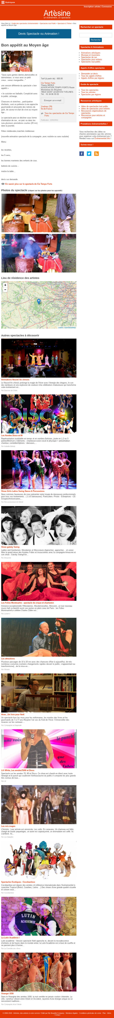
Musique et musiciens (90, 55)
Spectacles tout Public (48, 23)
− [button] (5, 290)
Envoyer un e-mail (52, 100)
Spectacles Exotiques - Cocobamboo (18, 882)
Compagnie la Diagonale (13, 725)
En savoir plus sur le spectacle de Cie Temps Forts (28, 184)
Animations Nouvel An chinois (15, 379)
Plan (104, 1013)
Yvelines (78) (46, 106)
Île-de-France (46, 109)
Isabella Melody (9, 446)
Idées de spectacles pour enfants (95, 109)
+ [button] (5, 285)
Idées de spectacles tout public (94, 106)
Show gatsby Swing (10, 547)
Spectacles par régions (91, 94)
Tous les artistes (88, 92)
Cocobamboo (9, 893)
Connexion (107, 7)
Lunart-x (7, 613)
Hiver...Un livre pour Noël (12, 714)
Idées (109, 1013)
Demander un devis (89, 74)
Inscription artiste (92, 7)
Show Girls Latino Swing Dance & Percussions (22, 491)
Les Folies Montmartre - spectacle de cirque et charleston (27, 603)
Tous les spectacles (89, 90)
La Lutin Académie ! (10, 938)
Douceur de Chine (10, 390)
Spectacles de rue (89, 57)
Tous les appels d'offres (91, 76)
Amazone (7, 558)
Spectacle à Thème (65, 23)
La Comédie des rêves (12, 948)
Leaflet (60, 327)
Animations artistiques (90, 53)
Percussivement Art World (13, 502)
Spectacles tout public (90, 62)
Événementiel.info (102, 138)
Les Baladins (8, 837)
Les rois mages (8, 826)
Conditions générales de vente (90, 1013)
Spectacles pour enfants (91, 59)
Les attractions (8, 659)
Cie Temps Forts (48, 83)
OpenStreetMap (70, 327)
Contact (57, 1015)
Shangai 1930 (7, 993)
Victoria (7, 669)
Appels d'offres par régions (92, 78)
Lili (5, 781)
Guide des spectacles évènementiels (25, 23)
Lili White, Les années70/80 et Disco (17, 770)
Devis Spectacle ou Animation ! (38, 33)
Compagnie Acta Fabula (12, 1004)
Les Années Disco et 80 (12, 435)
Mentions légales (72, 1013)
